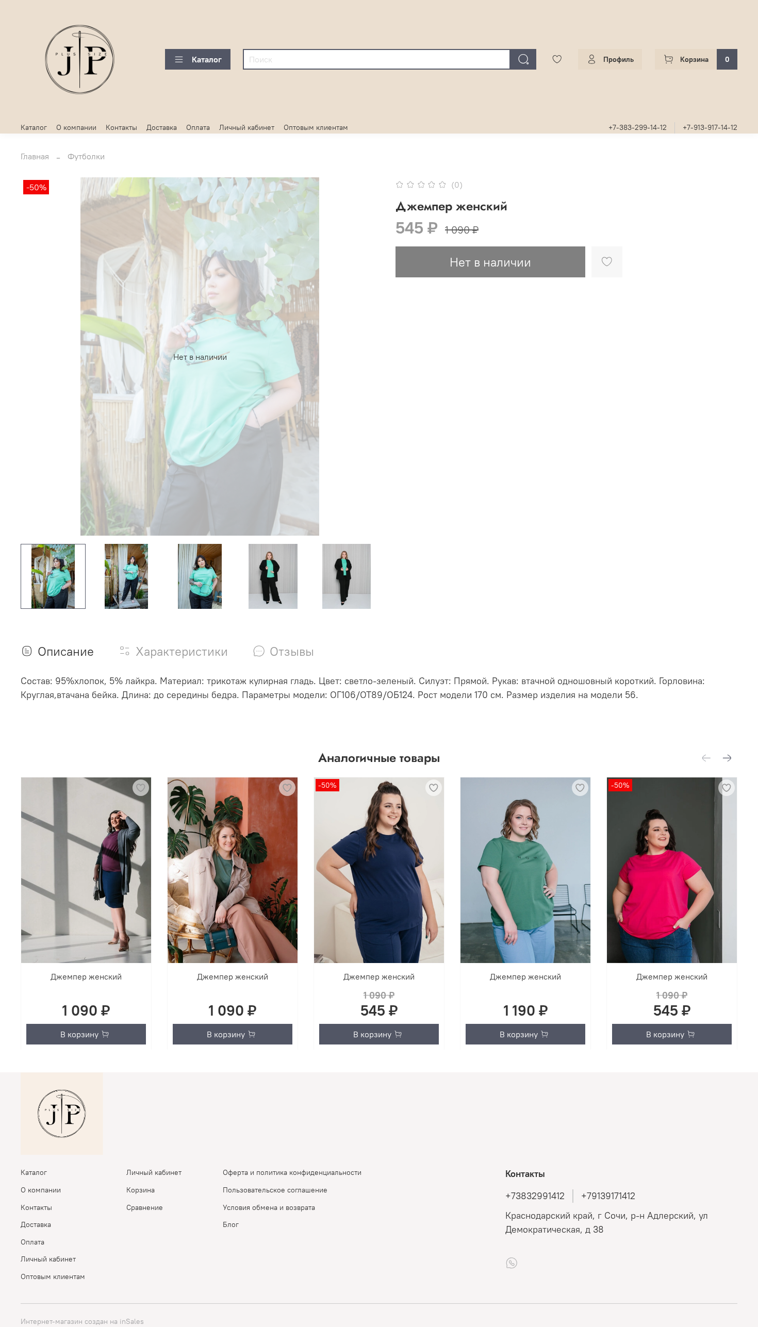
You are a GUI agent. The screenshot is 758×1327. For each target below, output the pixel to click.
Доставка (161, 127)
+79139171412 (608, 1196)
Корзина (140, 1190)
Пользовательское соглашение (275, 1190)
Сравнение (144, 1207)
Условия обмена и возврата (269, 1207)
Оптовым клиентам (316, 127)
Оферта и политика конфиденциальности (292, 1172)
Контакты (121, 127)
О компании (76, 127)
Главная (35, 156)
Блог (231, 1224)
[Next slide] (362, 356)
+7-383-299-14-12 (637, 127)
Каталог (207, 59)
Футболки (86, 156)
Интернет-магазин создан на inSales (82, 1321)
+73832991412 (535, 1196)
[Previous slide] (37, 356)
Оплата (198, 127)
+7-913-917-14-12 (710, 127)
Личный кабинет (246, 127)
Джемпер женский (86, 976)
